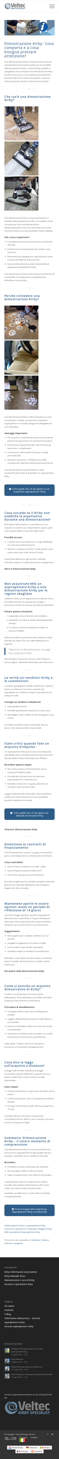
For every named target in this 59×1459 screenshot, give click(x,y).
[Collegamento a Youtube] (52, 1434)
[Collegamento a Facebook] (48, 1434)
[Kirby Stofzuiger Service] (24, 6)
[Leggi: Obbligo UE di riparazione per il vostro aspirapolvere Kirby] (7, 1350)
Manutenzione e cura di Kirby (19, 1279)
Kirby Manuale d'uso (14, 1275)
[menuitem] (50, 6)
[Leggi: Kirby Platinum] (7, 1361)
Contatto (9, 1309)
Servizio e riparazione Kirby (18, 1284)
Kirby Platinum (17, 1359)
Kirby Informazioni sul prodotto (20, 1271)
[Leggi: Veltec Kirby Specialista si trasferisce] (7, 1368)
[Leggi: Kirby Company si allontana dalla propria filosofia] (7, 1376)
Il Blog (7, 1314)
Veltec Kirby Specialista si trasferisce (26, 1367)
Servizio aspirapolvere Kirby (19, 1326)
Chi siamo (9, 1305)
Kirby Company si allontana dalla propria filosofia (31, 1374)
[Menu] (50, 6)
